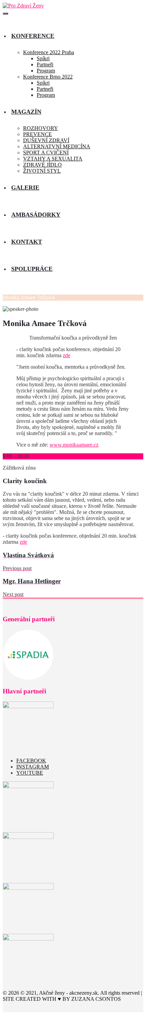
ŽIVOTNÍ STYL (42, 171)
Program (46, 70)
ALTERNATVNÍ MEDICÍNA (56, 146)
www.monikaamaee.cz (74, 445)
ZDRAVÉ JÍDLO (42, 165)
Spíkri (43, 58)
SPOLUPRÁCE (32, 268)
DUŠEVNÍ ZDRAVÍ (46, 140)
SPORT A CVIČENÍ (46, 152)
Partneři (45, 64)
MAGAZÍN (26, 111)
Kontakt (26, 241)
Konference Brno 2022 (48, 77)
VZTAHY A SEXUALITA (53, 158)
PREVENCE (37, 134)
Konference (32, 36)
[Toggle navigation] (5, 14)
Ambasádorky (35, 214)
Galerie (25, 187)
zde (66, 355)
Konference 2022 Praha (48, 52)
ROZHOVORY (40, 128)
